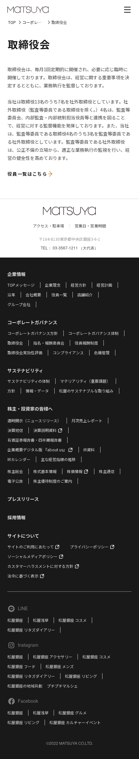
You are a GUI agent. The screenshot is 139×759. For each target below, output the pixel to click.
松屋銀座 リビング (81, 676)
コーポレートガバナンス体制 (93, 333)
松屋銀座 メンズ (60, 666)
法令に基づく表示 (22, 575)
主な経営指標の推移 (58, 459)
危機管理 (102, 352)
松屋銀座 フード (21, 666)
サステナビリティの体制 (28, 381)
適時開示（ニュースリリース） (34, 420)
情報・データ (37, 390)
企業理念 (52, 285)
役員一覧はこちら (27, 173)
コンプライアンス (68, 352)
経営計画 (104, 285)
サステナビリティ (25, 370)
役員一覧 (59, 294)
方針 (11, 390)
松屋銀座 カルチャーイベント (75, 722)
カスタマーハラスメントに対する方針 (40, 566)
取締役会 (15, 343)
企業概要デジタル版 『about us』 (37, 449)
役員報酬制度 (86, 343)
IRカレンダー (18, 459)
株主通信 (106, 471)
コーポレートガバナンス (36, 22)
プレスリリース (23, 499)
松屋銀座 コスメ (73, 620)
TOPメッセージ (21, 285)
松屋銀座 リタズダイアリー (31, 629)
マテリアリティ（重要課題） (85, 381)
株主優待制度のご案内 (52, 481)
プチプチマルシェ (62, 685)
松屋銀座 (15, 620)
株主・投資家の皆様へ (30, 408)
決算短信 (15, 430)
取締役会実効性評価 (24, 352)
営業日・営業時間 (90, 226)
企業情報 (16, 274)
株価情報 (74, 471)
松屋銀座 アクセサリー (52, 656)
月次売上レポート (86, 420)
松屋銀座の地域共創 (24, 685)
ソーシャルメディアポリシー (32, 556)
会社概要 (33, 294)
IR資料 (89, 449)
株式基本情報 (45, 471)
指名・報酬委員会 (48, 343)
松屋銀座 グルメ (73, 712)
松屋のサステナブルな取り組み (86, 390)
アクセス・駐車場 (48, 226)
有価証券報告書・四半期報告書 (34, 440)
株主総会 (15, 471)
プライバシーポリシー (89, 546)
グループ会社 (18, 304)
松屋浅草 (40, 620)
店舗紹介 (85, 294)
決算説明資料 (45, 430)
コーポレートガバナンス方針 (32, 333)
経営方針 (78, 285)
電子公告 (15, 481)
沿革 (11, 294)
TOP (12, 22)
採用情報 (16, 517)
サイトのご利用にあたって (30, 546)
